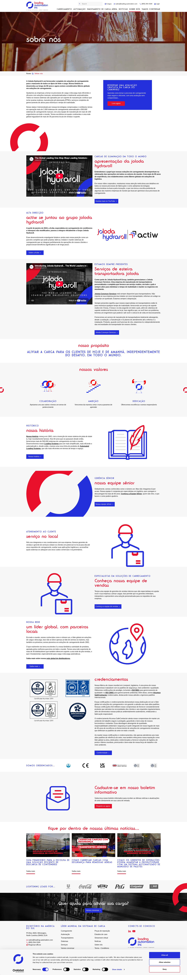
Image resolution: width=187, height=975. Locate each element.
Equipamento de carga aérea (102, 9)
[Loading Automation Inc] (37, 6)
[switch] (66, 969)
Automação (79, 9)
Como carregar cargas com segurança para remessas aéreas (92, 861)
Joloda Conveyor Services (105, 294)
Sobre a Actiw (34, 253)
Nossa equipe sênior (104, 504)
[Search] (79, 3)
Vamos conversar (151, 9)
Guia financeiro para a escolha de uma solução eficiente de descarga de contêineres (48, 862)
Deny (165, 969)
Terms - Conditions (102, 948)
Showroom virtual (101, 938)
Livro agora (116, 103)
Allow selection (164, 962)
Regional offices (34, 945)
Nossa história (32, 436)
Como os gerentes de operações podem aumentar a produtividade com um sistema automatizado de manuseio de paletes (138, 863)
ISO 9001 (135, 690)
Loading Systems (51, 444)
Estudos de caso (101, 934)
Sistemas (64, 941)
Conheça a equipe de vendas (107, 606)
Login (158, 4)
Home (28, 73)
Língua (108, 4)
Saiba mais (34, 666)
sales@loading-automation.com (126, 4)
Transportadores (67, 938)
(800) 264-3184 (146, 4)
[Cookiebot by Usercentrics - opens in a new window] (18, 970)
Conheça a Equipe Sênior (131, 494)
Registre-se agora (103, 806)
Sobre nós (134, 9)
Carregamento (64, 9)
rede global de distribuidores (58, 658)
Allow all (164, 955)
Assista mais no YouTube (105, 201)
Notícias (123, 9)
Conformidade (102, 753)
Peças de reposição (102, 931)
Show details (117, 969)
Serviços (64, 945)
